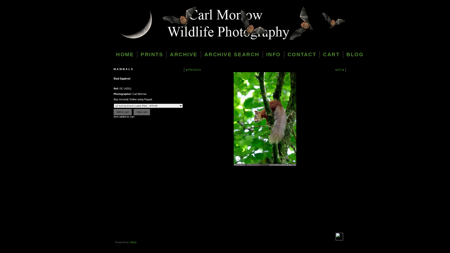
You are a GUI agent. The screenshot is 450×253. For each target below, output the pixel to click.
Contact (302, 54)
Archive (184, 54)
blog (355, 54)
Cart (331, 54)
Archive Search (231, 54)
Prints (152, 54)
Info (273, 54)
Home (125, 54)
